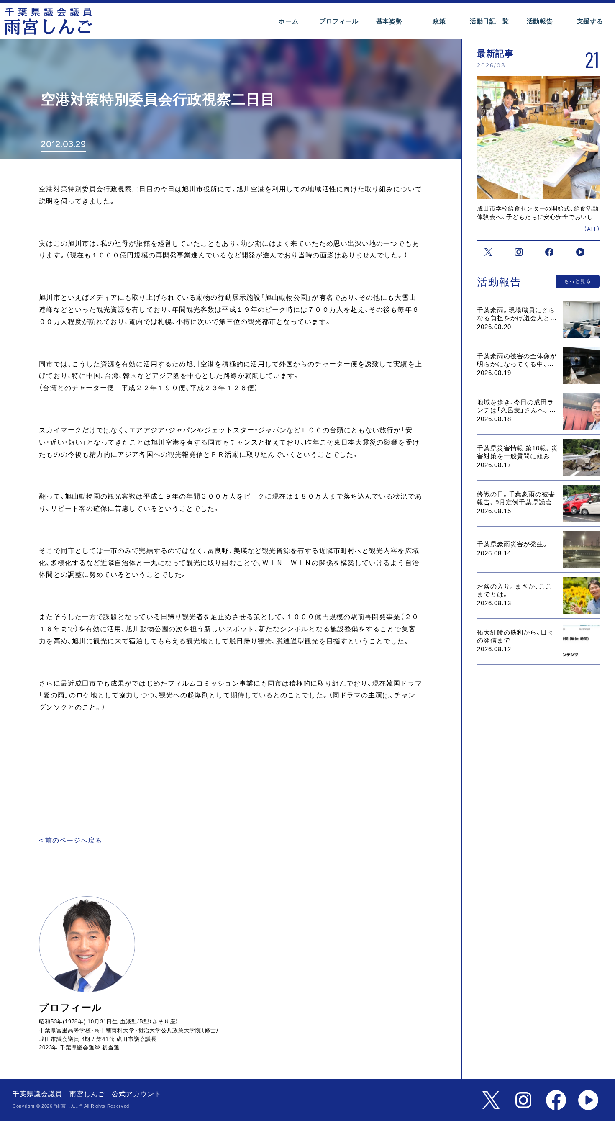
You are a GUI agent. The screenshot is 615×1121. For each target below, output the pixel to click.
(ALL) (592, 229)
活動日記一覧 (489, 21)
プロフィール (339, 21)
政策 (439, 21)
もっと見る (577, 281)
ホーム (288, 21)
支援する (590, 21)
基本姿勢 (389, 21)
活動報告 (540, 21)
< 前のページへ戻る (70, 840)
